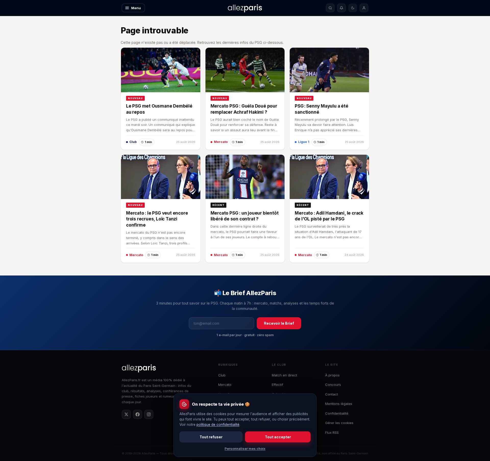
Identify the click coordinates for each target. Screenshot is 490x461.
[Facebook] (137, 414)
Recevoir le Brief (279, 323)
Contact (331, 394)
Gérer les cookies (339, 423)
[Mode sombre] (352, 8)
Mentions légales (338, 404)
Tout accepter (278, 437)
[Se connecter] (364, 8)
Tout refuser (211, 437)
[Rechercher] (330, 8)
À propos (332, 375)
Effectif (277, 385)
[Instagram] (148, 414)
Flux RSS (332, 432)
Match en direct (284, 375)
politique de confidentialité (218, 425)
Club (222, 375)
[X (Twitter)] (126, 414)
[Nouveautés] (341, 8)
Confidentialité (336, 413)
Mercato (224, 385)
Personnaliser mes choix (245, 448)
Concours (333, 385)
